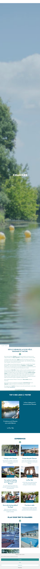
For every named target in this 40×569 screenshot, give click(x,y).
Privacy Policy (20, 567)
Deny (20, 562)
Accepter (20, 559)
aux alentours (12, 387)
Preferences (20, 565)
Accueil (2, 345)
